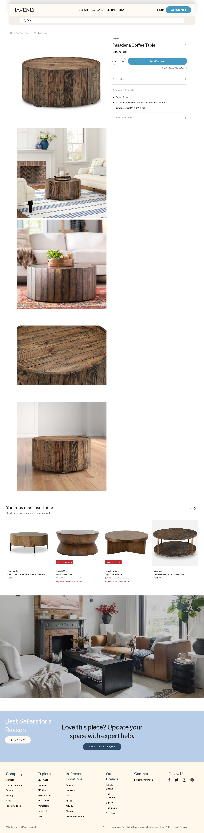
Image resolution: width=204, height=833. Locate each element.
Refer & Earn (43, 795)
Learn (40, 816)
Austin (69, 800)
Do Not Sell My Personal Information (173, 827)
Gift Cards (42, 790)
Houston (70, 790)
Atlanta (69, 806)
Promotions (43, 806)
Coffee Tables (41, 33)
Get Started (178, 9)
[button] (61, 82)
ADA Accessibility (152, 827)
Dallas (69, 795)
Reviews (10, 790)
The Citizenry (110, 796)
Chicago (70, 811)
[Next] (195, 508)
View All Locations (75, 816)
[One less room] (115, 61)
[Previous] (190, 508)
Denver (69, 785)
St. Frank (110, 813)
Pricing (9, 795)
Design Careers (14, 785)
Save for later (157, 61)
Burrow (109, 802)
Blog (8, 800)
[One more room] (123, 61)
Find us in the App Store (112, 827)
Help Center (43, 800)
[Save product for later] (23, 40)
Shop (12, 33)
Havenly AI (42, 811)
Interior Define (110, 787)
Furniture (29, 33)
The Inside (111, 808)
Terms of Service (139, 827)
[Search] (24, 20)
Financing (42, 785)
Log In (160, 9)
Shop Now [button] (18, 740)
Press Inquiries (13, 806)
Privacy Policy (127, 827)
